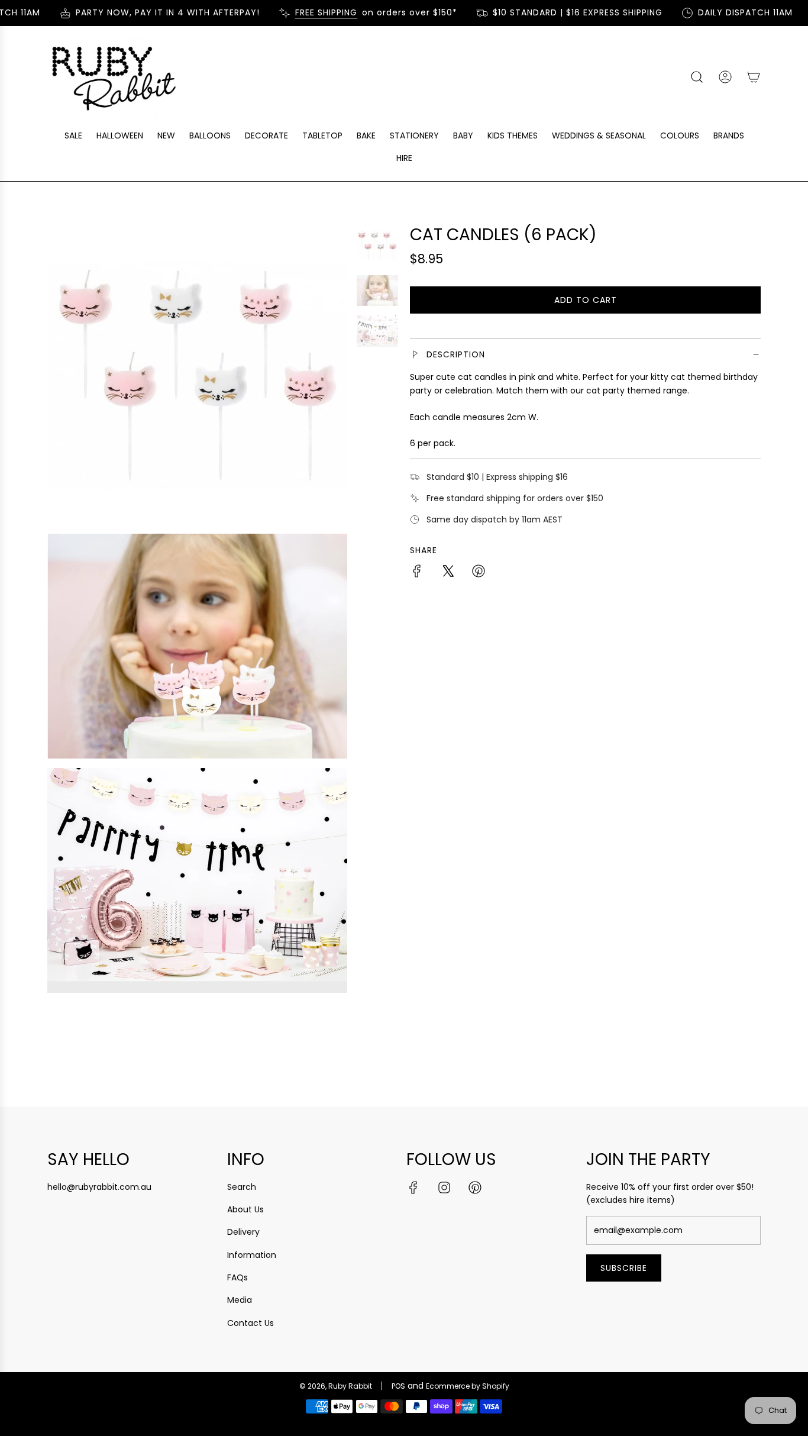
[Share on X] (448, 573)
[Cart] (753, 77)
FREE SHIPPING (314, 12)
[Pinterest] (475, 1187)
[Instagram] (444, 1187)
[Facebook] (413, 1187)
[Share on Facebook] (417, 573)
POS (398, 1386)
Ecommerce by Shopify (467, 1386)
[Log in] (725, 77)
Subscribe (623, 1268)
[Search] (697, 77)
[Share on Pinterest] (478, 573)
